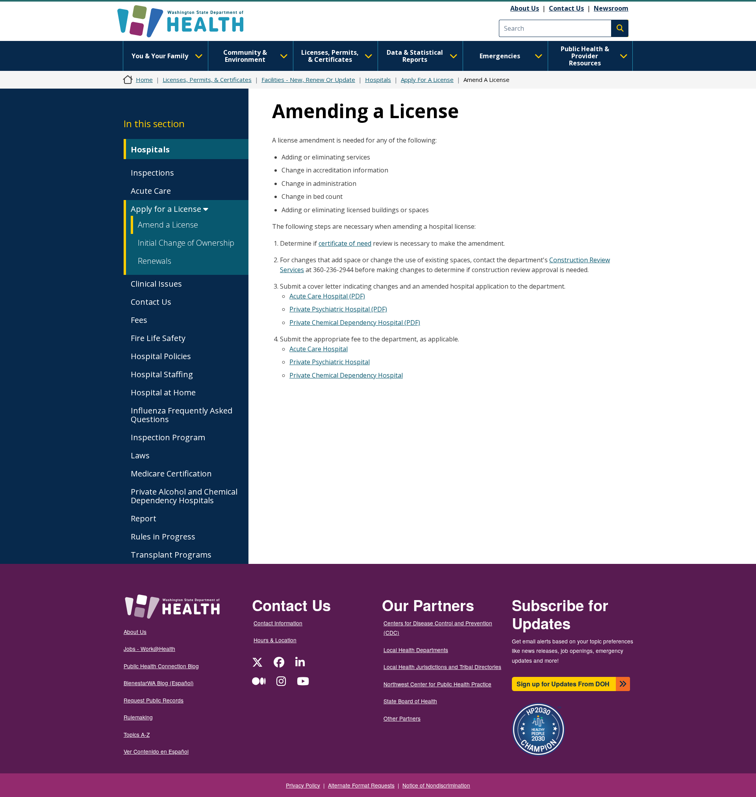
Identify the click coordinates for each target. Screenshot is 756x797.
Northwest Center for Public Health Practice (437, 684)
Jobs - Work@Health (149, 648)
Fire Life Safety (158, 338)
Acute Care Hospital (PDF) (327, 296)
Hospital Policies (161, 356)
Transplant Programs (171, 554)
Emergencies (500, 56)
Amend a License (168, 224)
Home (144, 79)
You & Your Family (160, 56)
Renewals (154, 261)
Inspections (152, 172)
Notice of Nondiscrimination (436, 785)
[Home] (187, 21)
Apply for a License (167, 209)
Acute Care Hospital (318, 349)
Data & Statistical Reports (415, 56)
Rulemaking (138, 717)
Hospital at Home (163, 392)
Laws (140, 455)
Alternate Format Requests (361, 785)
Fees (139, 320)
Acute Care (151, 190)
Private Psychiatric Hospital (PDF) (338, 309)
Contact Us (566, 8)
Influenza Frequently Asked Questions (181, 414)
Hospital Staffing (162, 374)
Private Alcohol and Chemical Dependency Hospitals (184, 496)
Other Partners (402, 718)
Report (143, 518)
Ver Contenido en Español (156, 751)
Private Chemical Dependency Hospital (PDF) (354, 322)
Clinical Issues (156, 283)
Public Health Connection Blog (161, 666)
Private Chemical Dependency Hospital (346, 375)
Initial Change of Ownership (186, 242)
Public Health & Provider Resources (585, 55)
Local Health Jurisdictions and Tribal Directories (442, 667)
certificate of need (345, 243)
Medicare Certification (171, 473)
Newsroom (611, 8)
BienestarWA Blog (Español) (159, 683)
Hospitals (378, 79)
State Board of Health (410, 701)
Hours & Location (275, 640)
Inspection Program (168, 437)
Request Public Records (153, 700)
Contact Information (278, 623)
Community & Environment (245, 56)
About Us (524, 8)
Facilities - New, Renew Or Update (308, 79)
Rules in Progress (163, 536)
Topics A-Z (137, 734)
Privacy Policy (303, 785)
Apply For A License (427, 79)
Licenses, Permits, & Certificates (330, 56)
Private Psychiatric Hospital (329, 362)
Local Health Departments (416, 650)
